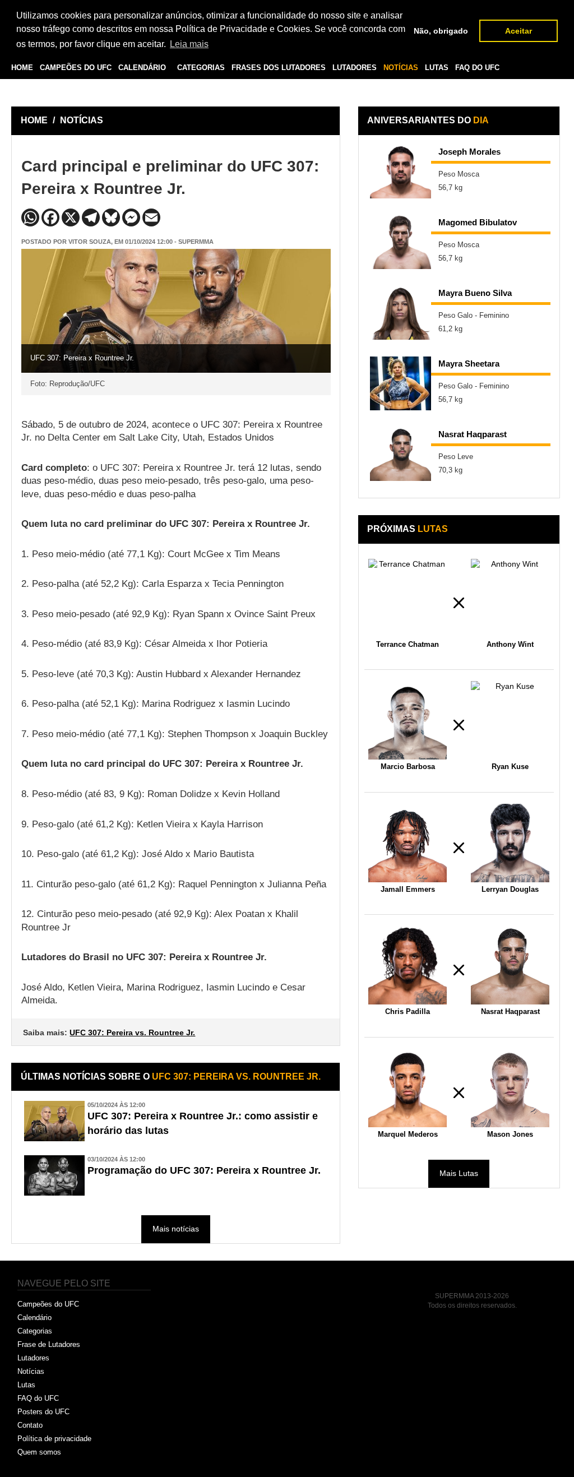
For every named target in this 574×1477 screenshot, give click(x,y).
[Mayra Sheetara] (401, 383)
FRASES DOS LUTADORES (279, 68)
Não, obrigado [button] (441, 30)
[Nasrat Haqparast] (401, 454)
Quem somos (39, 1452)
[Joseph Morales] (401, 171)
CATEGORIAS (201, 68)
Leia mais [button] (189, 44)
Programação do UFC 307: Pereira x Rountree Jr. (204, 1170)
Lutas (26, 1385)
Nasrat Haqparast (472, 434)
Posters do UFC (43, 1411)
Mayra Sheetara (468, 363)
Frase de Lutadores (48, 1344)
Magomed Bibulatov (477, 222)
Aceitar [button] (518, 30)
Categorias (34, 1331)
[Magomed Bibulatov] (401, 242)
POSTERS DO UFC (50, 94)
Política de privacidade (54, 1438)
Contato (30, 1425)
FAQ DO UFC (477, 68)
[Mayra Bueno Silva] (401, 313)
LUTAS (436, 68)
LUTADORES (354, 68)
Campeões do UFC (48, 1304)
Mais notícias (175, 1228)
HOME (22, 68)
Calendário (34, 1317)
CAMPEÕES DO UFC (76, 68)
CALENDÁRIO (142, 68)
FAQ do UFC (38, 1398)
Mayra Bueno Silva (475, 293)
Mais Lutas (458, 1173)
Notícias (30, 1371)
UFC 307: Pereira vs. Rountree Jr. (132, 1032)
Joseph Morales (469, 151)
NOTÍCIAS (400, 68)
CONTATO (107, 94)
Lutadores (33, 1358)
